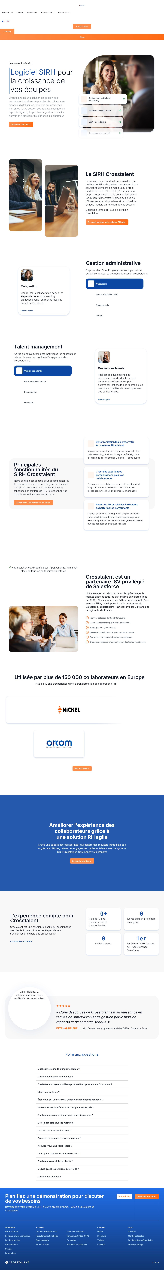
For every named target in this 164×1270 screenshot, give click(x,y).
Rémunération (42, 1240)
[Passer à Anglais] (8, 21)
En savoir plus (27, 311)
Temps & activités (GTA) (78, 1236)
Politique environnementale (17, 1236)
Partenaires (10, 1253)
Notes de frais (42, 1244)
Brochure (101, 1236)
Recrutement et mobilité (47, 1236)
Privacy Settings (135, 1244)
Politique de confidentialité (140, 1240)
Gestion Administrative (46, 1231)
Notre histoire (11, 1231)
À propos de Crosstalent (21, 941)
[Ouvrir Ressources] (71, 12)
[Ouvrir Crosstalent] (53, 12)
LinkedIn (101, 1244)
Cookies (132, 1231)
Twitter (100, 1240)
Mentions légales (136, 1236)
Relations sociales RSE (77, 1244)
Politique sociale (12, 1240)
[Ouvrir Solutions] (12, 12)
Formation (71, 1240)
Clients (8, 1249)
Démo (100, 1231)
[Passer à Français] (3, 21)
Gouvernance (11, 1244)
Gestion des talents (76, 1231)
